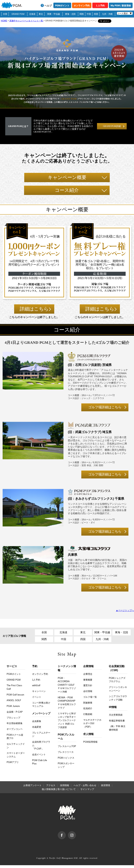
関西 (82, 14)
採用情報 (64, 785)
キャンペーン (39, 691)
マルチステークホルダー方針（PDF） (92, 723)
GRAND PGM (18, 14)
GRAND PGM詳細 (112, 126)
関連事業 (87, 702)
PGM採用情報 (90, 742)
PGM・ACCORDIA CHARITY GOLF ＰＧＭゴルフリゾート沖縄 (67, 685)
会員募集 (36, 721)
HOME (4, 20)
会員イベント (39, 754)
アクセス (50, 785)
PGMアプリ (13, 762)
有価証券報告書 (117, 720)
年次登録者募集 (15, 723)
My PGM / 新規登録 (121, 5)
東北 (41, 14)
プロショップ (13, 717)
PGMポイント (62, 5)
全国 (5, 14)
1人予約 (36, 679)
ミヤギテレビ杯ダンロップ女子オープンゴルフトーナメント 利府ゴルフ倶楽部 (67, 720)
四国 (96, 14)
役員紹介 (87, 708)
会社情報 (87, 691)
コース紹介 (67, 190)
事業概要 (87, 679)
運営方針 (87, 685)
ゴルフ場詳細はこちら (104, 407)
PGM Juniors (13, 706)
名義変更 (36, 727)
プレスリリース (66, 752)
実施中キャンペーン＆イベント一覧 (26, 20)
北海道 (32, 14)
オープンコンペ (15, 729)
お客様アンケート (32, 785)
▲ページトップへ (125, 610)
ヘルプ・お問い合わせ (85, 785)
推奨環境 (105, 785)
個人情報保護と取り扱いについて (59, 789)
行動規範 (87, 714)
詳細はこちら (34, 309)
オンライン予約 (82, 5)
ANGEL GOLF (14, 700)
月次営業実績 (115, 715)
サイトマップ (87, 789)
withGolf (36, 685)
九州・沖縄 (107, 14)
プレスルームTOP (67, 746)
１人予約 (100, 5)
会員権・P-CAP (15, 712)
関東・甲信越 (53, 14)
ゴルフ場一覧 (90, 697)
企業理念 (87, 674)
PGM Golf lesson (15, 694)
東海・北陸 (70, 14)
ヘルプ (48, 5)
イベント (36, 697)
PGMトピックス (66, 757)
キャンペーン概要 (67, 177)
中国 (89, 14)
